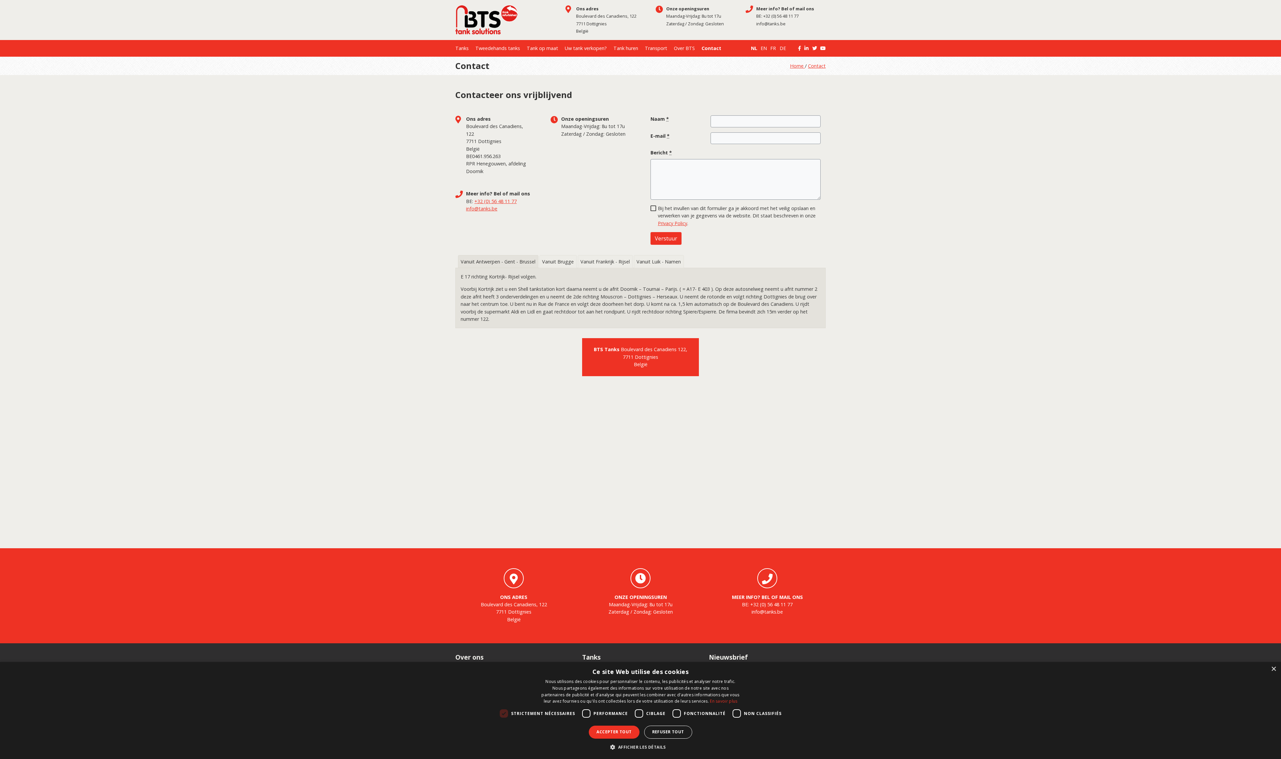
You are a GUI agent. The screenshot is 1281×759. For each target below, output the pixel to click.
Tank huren (625, 48)
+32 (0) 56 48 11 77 (781, 16)
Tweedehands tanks (497, 48)
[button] (640, 747)
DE (783, 48)
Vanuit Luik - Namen (658, 261)
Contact (711, 48)
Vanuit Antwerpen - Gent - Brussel (498, 261)
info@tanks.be (771, 24)
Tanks (462, 48)
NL (754, 48)
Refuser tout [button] (668, 732)
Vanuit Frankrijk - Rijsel (605, 261)
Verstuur (666, 238)
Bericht (661, 152)
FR (773, 48)
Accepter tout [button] (613, 732)
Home (797, 66)
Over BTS (684, 48)
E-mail (660, 136)
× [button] (1273, 669)
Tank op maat (542, 48)
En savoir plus (723, 701)
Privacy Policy (672, 223)
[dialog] (640, 710)
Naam (660, 119)
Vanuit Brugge (558, 261)
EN (764, 48)
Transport (656, 48)
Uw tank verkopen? (586, 48)
